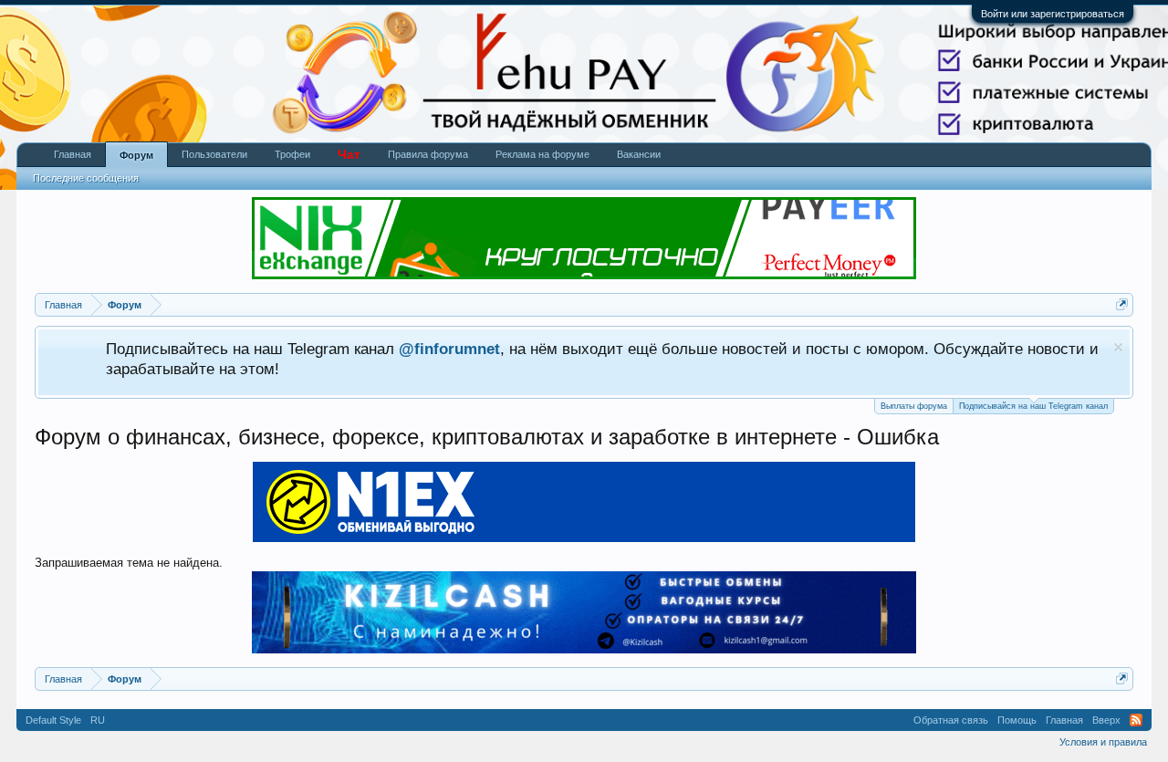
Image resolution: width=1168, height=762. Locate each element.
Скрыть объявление (1118, 347)
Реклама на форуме (542, 154)
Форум (136, 155)
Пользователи (214, 154)
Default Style (53, 720)
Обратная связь (950, 720)
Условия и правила (1103, 741)
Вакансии (639, 154)
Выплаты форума (914, 406)
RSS (1136, 720)
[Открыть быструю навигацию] (1122, 304)
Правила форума (428, 154)
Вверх (1106, 720)
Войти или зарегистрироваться (1052, 13)
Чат (349, 154)
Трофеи (292, 154)
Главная (72, 154)
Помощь (1017, 720)
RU (97, 720)
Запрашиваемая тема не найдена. (129, 562)
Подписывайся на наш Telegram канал (1033, 406)
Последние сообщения (86, 177)
